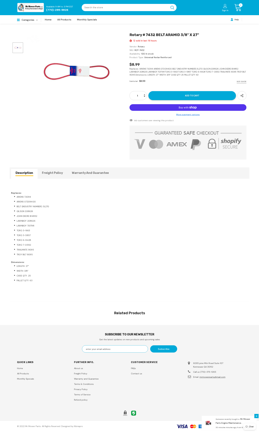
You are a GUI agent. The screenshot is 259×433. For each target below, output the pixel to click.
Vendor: (133, 46)
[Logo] (30, 7)
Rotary (141, 46)
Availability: (135, 53)
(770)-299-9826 (57, 10)
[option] (76, 72)
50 (135, 120)
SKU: (132, 50)
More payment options (188, 114)
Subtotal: (134, 81)
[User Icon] (225, 6)
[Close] (256, 416)
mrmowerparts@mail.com (212, 377)
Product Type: (137, 57)
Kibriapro (78, 426)
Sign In (225, 10)
